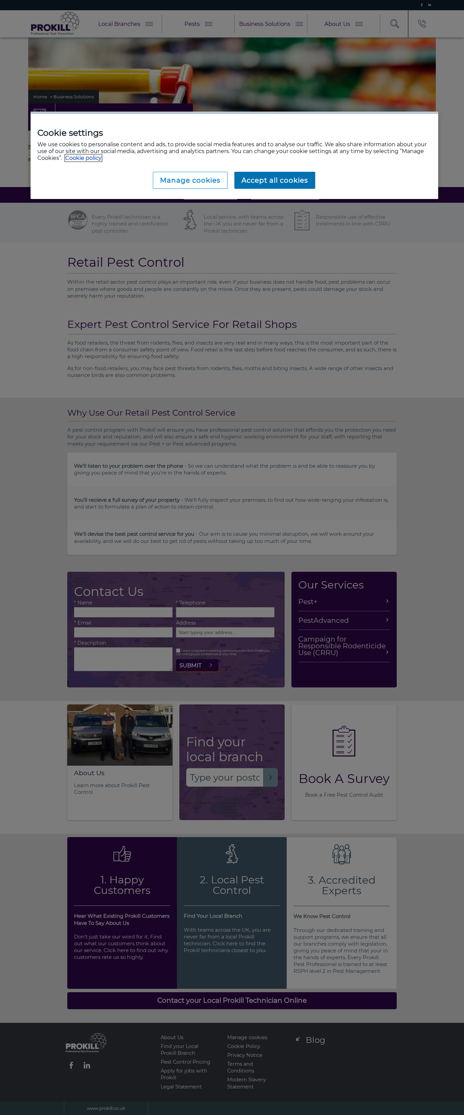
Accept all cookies (275, 180)
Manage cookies (190, 180)
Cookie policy (83, 158)
